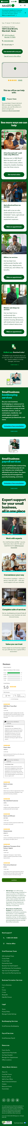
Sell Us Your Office (7, 1079)
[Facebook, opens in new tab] (8, 1100)
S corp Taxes (5, 958)
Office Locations (7, 1060)
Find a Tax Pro (6, 1050)
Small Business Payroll (8, 1038)
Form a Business (7, 985)
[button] (20, 5)
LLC (3, 987)
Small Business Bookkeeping (10, 1026)
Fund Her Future (7, 1074)
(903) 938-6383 (8, 41)
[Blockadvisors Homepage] (14, 1)
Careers (4, 1084)
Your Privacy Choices (18, 1122)
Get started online (14, 174)
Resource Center (7, 1086)
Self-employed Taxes (8, 956)
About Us (4, 1072)
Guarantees (5, 1089)
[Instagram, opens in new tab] (13, 1100)
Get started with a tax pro (12, 51)
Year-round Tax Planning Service (11, 973)
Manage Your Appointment (10, 1057)
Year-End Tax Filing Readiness (10, 970)
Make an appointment (8, 15)
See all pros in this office (12, 56)
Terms (4, 1009)
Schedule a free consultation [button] (14, 426)
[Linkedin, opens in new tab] (17, 1100)
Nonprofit (5, 994)
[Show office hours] (13, 44)
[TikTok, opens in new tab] (4, 1100)
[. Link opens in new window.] (7, 1122)
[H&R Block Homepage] (4, 1)
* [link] (19, 541)
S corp (4, 990)
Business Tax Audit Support (10, 965)
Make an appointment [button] (14, 227)
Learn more (14, 364)
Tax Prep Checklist (7, 1055)
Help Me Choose (7, 997)
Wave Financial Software (9, 1081)
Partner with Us (6, 1076)
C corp (4, 992)
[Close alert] (25, 13)
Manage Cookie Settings (9, 1014)
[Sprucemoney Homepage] (23, 1)
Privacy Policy (6, 1011)
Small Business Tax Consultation (11, 968)
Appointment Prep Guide (9, 1052)
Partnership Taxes (7, 963)
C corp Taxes (5, 961)
